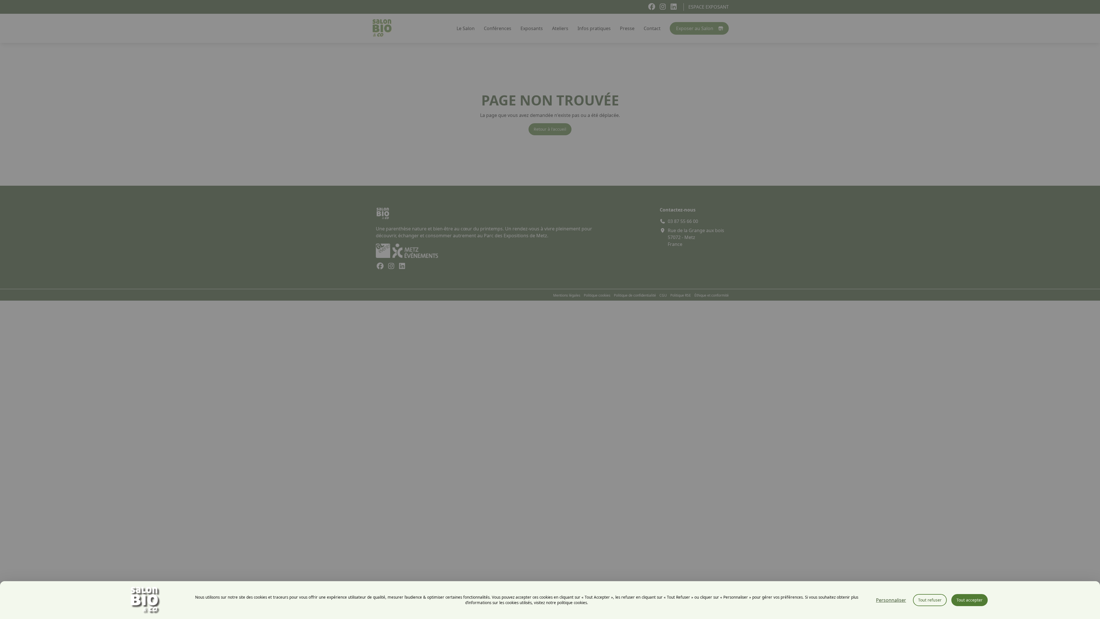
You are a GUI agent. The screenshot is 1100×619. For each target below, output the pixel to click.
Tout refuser (930, 600)
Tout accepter (969, 600)
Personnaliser (891, 600)
